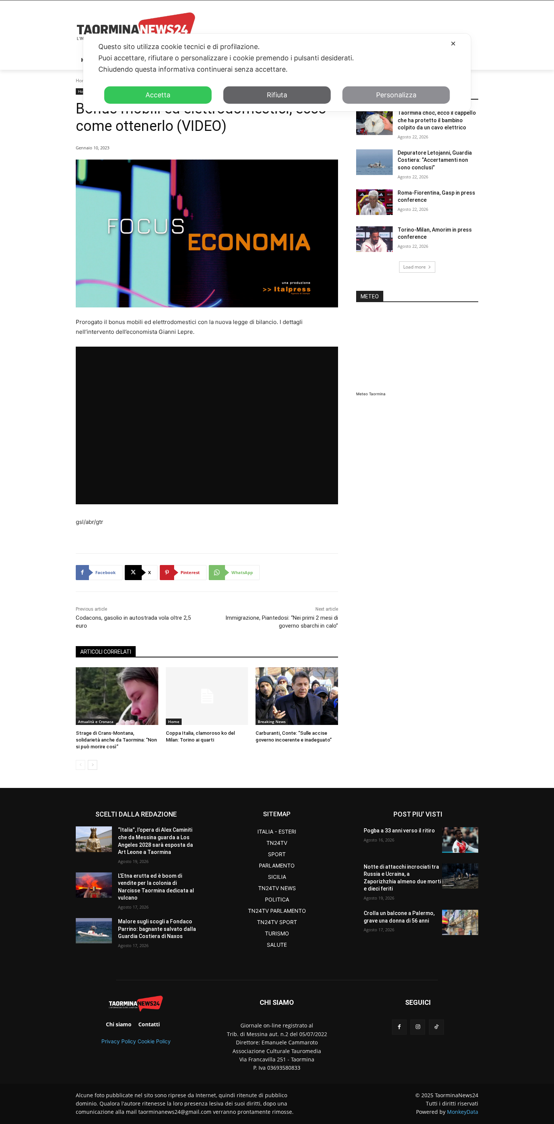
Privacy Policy (118, 1041)
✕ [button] (453, 44)
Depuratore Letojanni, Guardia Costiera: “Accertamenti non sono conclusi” (435, 160)
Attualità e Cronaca (95, 721)
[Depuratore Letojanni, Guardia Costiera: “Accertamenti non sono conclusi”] (374, 162)
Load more (414, 267)
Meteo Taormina (371, 394)
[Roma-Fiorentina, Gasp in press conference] (374, 202)
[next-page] (92, 765)
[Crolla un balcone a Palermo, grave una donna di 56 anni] (460, 922)
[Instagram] (417, 1027)
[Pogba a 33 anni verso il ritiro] (460, 839)
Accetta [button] (157, 95)
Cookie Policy (154, 1041)
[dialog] (277, 72)
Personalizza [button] (396, 95)
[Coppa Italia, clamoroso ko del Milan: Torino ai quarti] (207, 696)
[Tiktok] (436, 1027)
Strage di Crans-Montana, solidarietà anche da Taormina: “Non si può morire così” (116, 739)
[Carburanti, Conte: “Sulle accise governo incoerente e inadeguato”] (297, 696)
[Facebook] (399, 1027)
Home (82, 80)
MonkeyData (462, 1111)
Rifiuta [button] (277, 95)
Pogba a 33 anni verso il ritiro (399, 831)
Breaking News (272, 721)
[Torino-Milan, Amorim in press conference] (374, 239)
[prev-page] (80, 765)
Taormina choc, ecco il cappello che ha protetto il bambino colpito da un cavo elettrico (437, 120)
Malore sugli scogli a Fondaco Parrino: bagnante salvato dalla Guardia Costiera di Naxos (157, 928)
